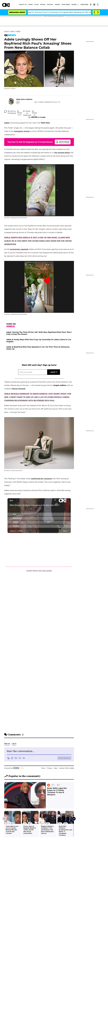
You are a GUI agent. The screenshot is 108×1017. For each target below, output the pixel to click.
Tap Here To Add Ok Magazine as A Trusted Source (30, 142)
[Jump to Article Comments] (5, 111)
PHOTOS (50, 4)
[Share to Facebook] (12, 111)
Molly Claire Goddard (24, 99)
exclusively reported (19, 249)
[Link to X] (97, 4)
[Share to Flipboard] (27, 111)
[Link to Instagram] (94, 4)
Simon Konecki (18, 389)
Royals (42, 4)
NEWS (30, 4)
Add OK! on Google (38, 117)
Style (36, 4)
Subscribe (84, 4)
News (12, 31)
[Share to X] (19, 111)
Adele (18, 31)
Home (6, 31)
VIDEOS (57, 4)
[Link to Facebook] (90, 4)
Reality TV (23, 4)
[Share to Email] (34, 111)
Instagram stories (22, 131)
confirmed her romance (41, 479)
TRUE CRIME (65, 4)
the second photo (62, 153)
